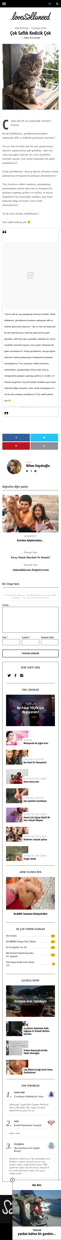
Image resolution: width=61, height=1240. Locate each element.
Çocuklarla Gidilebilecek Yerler (29, 1096)
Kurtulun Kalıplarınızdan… (30, 540)
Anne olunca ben (31, 781)
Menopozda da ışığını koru (36, 743)
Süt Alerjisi (11, 935)
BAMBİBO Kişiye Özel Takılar (21, 941)
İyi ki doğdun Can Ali (16, 947)
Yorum (5, 605)
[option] (30, 518)
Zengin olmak (30, 858)
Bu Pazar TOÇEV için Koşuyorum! (30, 710)
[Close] (12, 1180)
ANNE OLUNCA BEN (35, 778)
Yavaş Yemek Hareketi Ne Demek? (30, 555)
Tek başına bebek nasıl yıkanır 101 (20, 963)
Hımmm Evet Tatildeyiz (30, 913)
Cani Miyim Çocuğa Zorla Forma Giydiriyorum (38, 1071)
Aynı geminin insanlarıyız (35, 801)
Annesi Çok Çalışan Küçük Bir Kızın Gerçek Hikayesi (37, 819)
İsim (5, 637)
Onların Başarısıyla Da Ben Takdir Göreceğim (36, 1052)
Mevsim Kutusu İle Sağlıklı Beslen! (27, 1149)
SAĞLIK (28, 740)
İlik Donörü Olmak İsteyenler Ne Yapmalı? (19, 954)
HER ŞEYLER (21, 28)
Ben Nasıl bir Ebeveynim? (35, 762)
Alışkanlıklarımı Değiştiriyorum (30, 567)
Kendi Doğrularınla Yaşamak (27, 1125)
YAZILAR (30, 703)
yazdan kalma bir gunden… (37, 1233)
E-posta (26, 637)
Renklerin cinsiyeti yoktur (36, 839)
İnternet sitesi (47, 637)
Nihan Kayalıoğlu (32, 37)
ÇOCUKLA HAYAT (34, 759)
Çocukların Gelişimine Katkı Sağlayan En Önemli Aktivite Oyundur (36, 1031)
